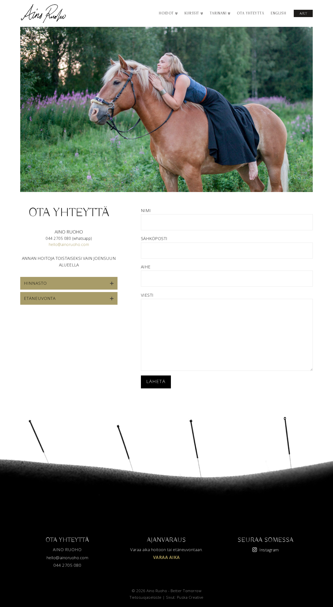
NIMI (146, 210)
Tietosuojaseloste (145, 597)
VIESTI (147, 295)
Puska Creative (190, 597)
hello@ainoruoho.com (69, 244)
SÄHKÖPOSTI (154, 238)
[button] (69, 283)
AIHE (146, 267)
